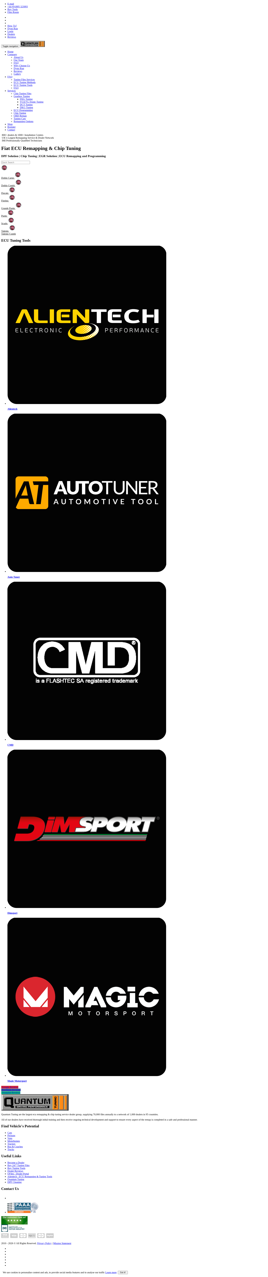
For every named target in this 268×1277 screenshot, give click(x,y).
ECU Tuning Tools (23, 85)
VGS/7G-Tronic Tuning (31, 102)
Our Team (19, 60)
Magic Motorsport (17, 1081)
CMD (10, 745)
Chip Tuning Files (22, 93)
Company (12, 54)
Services (11, 90)
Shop (10, 124)
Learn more (111, 1272)
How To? (12, 25)
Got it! (123, 1272)
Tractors (11, 1144)
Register (11, 127)
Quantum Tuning (15, 1179)
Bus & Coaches (15, 1146)
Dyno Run (12, 28)
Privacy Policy (44, 1243)
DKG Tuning (26, 107)
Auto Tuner (13, 577)
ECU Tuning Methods (25, 82)
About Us (18, 57)
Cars (9, 1132)
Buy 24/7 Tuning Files (18, 1165)
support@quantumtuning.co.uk (22, 1198)
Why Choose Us (22, 65)
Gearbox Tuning (22, 96)
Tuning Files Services (24, 79)
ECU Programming (23, 110)
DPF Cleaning (14, 1182)
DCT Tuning (26, 104)
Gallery (17, 74)
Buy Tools (12, 9)
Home (10, 51)
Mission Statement (62, 1243)
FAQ (16, 63)
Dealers (11, 34)
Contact (11, 129)
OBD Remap (20, 115)
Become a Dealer (15, 1162)
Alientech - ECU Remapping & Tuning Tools (29, 1176)
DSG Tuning (26, 99)
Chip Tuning (20, 113)
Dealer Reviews (15, 1171)
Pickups (11, 1135)
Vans (9, 1138)
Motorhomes (13, 1141)
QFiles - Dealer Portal (18, 1173)
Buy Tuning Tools (16, 1168)
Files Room (13, 12)
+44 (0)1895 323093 (17, 6)
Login (10, 31)
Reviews (11, 37)
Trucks (10, 1149)
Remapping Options (23, 121)
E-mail (10, 3)
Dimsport (12, 913)
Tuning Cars (20, 118)
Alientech (12, 409)
